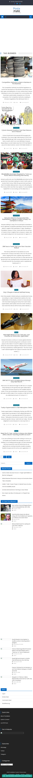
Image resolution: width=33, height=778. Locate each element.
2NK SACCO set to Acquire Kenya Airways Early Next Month (16, 381)
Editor (16, 102)
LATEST (5, 774)
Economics (16, 127)
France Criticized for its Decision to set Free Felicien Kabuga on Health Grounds (22, 669)
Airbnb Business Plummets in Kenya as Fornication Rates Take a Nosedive (17, 480)
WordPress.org (6, 703)
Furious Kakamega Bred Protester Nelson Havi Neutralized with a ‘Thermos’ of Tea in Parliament (21, 650)
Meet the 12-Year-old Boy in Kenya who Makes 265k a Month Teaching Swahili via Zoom (16, 434)
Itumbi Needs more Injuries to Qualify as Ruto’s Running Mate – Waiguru (21, 641)
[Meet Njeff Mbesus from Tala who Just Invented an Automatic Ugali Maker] (16, 321)
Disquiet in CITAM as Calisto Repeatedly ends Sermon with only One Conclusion (22, 678)
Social (16, 80)
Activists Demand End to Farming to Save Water (15, 490)
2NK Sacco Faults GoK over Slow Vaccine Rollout (16, 247)
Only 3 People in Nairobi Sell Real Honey (16, 292)
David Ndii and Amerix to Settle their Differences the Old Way (21, 659)
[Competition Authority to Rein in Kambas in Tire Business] (16, 67)
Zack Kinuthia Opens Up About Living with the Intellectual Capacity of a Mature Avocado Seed (22, 515)
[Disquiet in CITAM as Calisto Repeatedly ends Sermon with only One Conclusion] (6, 679)
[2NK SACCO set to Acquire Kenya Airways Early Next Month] (16, 367)
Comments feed (6, 700)
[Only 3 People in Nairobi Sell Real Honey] (16, 279)
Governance (16, 171)
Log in (3, 693)
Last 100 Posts (4, 723)
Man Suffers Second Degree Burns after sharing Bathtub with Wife (21, 506)
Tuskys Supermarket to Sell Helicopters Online (16, 407)
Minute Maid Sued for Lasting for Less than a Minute (21, 524)
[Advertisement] (16, 35)
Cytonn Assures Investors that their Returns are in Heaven (16, 131)
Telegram (3, 754)
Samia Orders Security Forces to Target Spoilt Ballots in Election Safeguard (17, 474)
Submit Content (5, 719)
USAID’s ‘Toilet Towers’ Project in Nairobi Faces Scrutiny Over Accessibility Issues (16, 485)
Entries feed (5, 697)
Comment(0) (24, 148)
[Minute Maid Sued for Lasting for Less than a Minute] (6, 579)
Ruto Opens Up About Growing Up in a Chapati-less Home (16, 494)
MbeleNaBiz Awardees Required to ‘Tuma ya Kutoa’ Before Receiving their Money (16, 174)
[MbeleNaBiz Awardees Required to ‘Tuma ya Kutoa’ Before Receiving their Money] (16, 160)
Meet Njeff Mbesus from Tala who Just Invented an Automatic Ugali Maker (16, 335)
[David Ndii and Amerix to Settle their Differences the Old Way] (6, 661)
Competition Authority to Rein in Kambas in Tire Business (16, 83)
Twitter (2, 751)
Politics (28, 774)
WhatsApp (3, 747)
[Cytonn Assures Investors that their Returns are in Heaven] (16, 115)
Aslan (24, 772)
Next (9, 457)
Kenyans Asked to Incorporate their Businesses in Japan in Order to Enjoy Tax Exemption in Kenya (16, 219)
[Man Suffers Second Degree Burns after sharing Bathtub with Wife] (6, 507)
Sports (17, 774)
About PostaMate (5, 716)
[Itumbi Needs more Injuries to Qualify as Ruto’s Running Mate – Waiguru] (6, 641)
